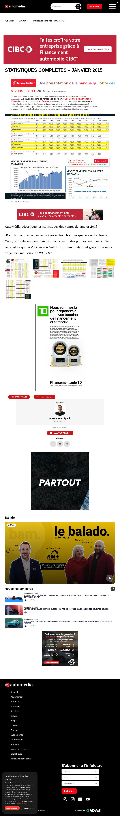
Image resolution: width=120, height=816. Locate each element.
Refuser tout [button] (28, 808)
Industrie (15, 744)
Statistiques (23, 21)
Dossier (14, 725)
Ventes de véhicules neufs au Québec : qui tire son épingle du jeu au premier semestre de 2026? (66, 609)
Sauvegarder (62, 433)
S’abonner (94, 6)
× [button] (35, 774)
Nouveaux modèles (20, 749)
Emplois (14, 730)
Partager (21, 397)
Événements (17, 735)
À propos (15, 701)
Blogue (14, 721)
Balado (14, 716)
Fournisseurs (17, 740)
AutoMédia (9, 21)
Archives (15, 711)
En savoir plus (22, 804)
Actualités (15, 706)
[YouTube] (88, 800)
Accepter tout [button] (12, 808)
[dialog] (20, 793)
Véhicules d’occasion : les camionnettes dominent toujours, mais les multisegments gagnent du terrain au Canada (67, 596)
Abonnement (17, 697)
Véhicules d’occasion (21, 759)
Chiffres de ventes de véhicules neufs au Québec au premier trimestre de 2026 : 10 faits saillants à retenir (68, 622)
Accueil (14, 692)
